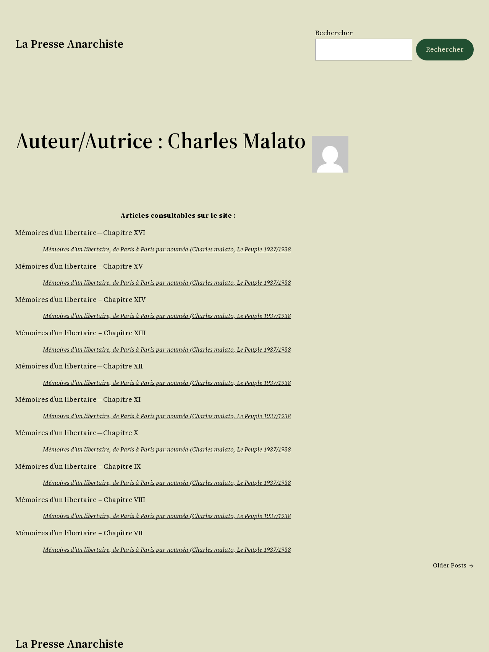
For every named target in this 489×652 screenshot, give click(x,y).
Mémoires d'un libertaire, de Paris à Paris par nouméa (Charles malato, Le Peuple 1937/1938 (167, 249)
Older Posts (453, 565)
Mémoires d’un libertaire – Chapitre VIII (80, 500)
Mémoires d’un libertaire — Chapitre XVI (80, 232)
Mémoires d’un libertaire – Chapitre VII (79, 533)
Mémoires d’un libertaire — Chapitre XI (78, 399)
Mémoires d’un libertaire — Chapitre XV (79, 266)
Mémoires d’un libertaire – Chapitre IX (78, 466)
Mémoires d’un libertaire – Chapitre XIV (80, 299)
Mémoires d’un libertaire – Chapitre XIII (80, 333)
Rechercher (334, 32)
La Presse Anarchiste (69, 44)
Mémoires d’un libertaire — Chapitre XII (79, 366)
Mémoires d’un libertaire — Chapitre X (76, 433)
